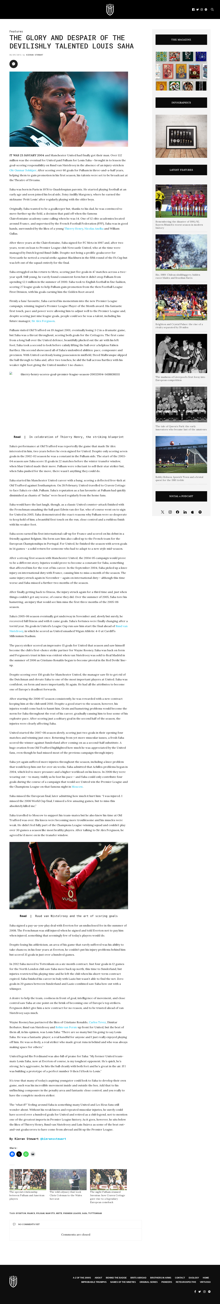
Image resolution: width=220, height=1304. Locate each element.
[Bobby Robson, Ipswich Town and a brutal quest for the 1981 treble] (181, 454)
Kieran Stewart (34, 54)
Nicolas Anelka (93, 228)
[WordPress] (192, 512)
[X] (162, 512)
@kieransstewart (53, 1139)
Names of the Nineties (123, 1282)
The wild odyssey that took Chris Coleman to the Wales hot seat (66, 1195)
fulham (40, 1213)
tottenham (95, 1213)
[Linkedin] (185, 512)
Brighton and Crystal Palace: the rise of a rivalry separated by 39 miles (179, 326)
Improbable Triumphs (94, 1282)
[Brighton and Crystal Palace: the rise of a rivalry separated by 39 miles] (181, 302)
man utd (50, 1213)
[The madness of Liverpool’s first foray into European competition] (181, 353)
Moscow (77, 786)
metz (59, 1213)
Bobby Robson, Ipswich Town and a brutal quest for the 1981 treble (179, 478)
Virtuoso (205, 1282)
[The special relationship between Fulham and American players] (27, 1179)
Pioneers (166, 1282)
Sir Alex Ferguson (43, 321)
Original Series (149, 1282)
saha (84, 1213)
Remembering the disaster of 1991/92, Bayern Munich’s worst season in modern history (179, 224)
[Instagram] (170, 512)
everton (21, 1213)
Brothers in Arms (160, 1278)
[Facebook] (177, 512)
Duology (194, 1278)
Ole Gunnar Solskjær (22, 170)
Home (206, 1278)
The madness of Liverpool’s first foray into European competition (180, 378)
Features (16, 31)
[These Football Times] (110, 9)
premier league (72, 1213)
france (31, 1213)
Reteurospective (186, 1282)
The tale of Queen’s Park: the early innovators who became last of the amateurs (181, 428)
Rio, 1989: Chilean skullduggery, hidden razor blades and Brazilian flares (178, 276)
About (98, 1278)
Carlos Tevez (97, 1022)
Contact (180, 1278)
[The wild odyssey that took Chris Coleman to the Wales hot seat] (68, 1179)
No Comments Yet (29, 1224)
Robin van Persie (66, 1027)
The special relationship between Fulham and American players (26, 1195)
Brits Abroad (138, 1278)
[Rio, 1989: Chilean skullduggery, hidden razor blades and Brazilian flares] (181, 252)
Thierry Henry (73, 228)
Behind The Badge (116, 1278)
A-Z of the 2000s (82, 1278)
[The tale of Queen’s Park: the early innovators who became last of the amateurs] (181, 405)
